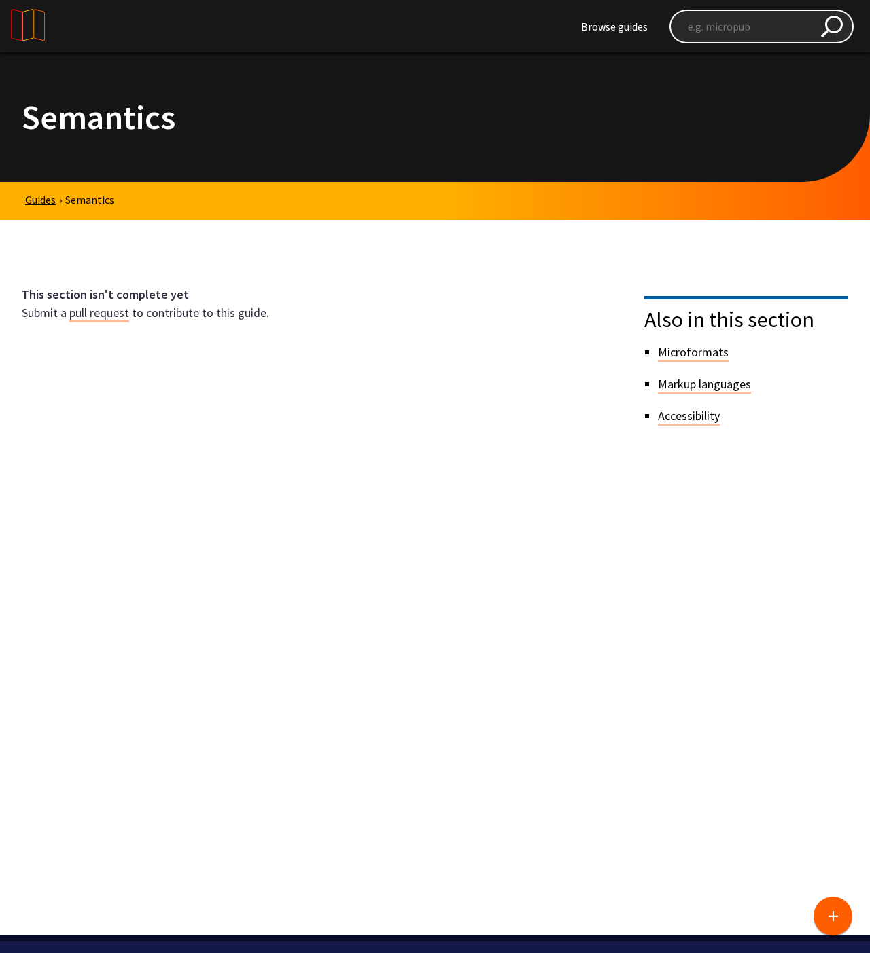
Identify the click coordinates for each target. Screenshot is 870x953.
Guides (40, 199)
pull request (99, 312)
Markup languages (704, 384)
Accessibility (689, 416)
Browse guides (614, 26)
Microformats (693, 352)
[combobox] (761, 26)
